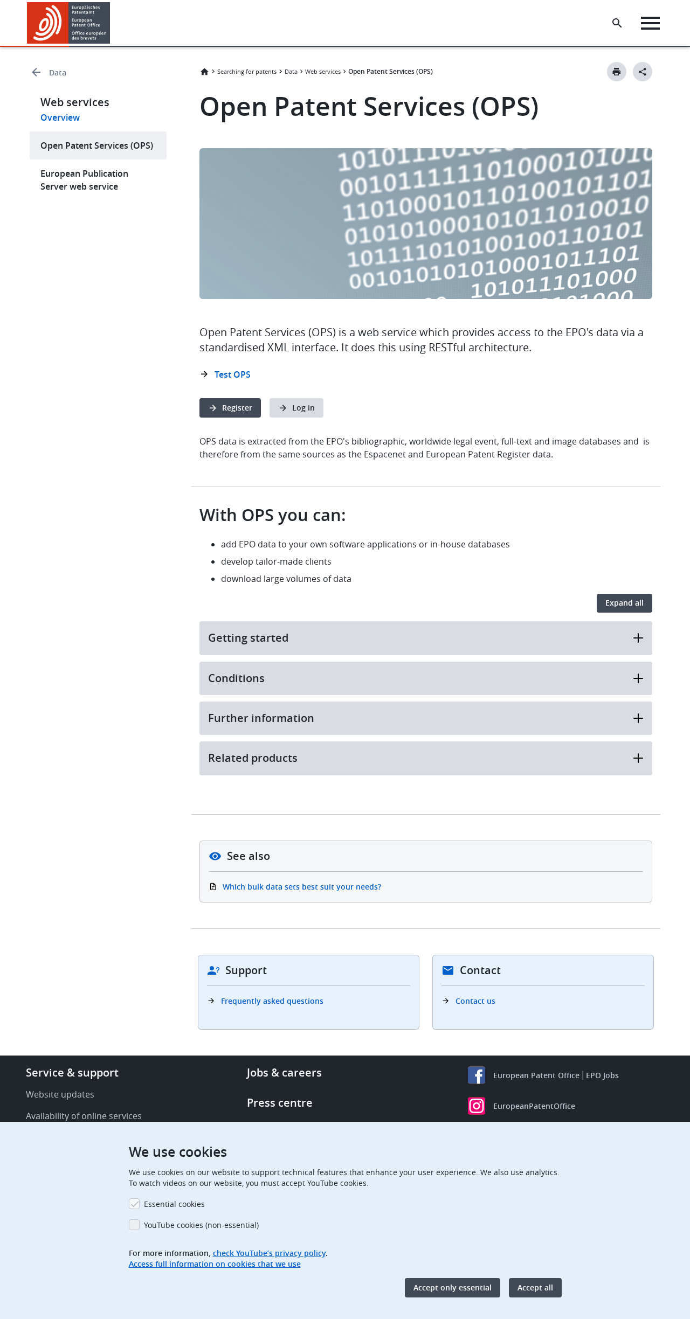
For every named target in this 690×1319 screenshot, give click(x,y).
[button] (112, 23)
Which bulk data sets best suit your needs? (302, 886)
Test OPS (233, 374)
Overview (60, 117)
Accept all (535, 1287)
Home (204, 71)
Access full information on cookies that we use (215, 1264)
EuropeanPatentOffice (534, 1106)
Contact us (475, 1001)
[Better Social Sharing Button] (642, 71)
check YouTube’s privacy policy (269, 1253)
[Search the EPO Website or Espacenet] (617, 23)
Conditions (236, 678)
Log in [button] (303, 407)
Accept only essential (452, 1287)
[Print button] (616, 71)
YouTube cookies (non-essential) (201, 1225)
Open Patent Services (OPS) (96, 145)
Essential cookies (174, 1204)
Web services (323, 71)
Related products (253, 758)
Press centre (280, 1102)
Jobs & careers (284, 1072)
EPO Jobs (602, 1075)
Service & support (72, 1072)
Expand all (624, 603)
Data (57, 72)
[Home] (69, 23)
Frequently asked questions (272, 1001)
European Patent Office (536, 1075)
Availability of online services (84, 1116)
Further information (261, 718)
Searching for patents (247, 71)
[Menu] (650, 23)
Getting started (248, 637)
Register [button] (237, 407)
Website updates (60, 1094)
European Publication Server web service (84, 180)
